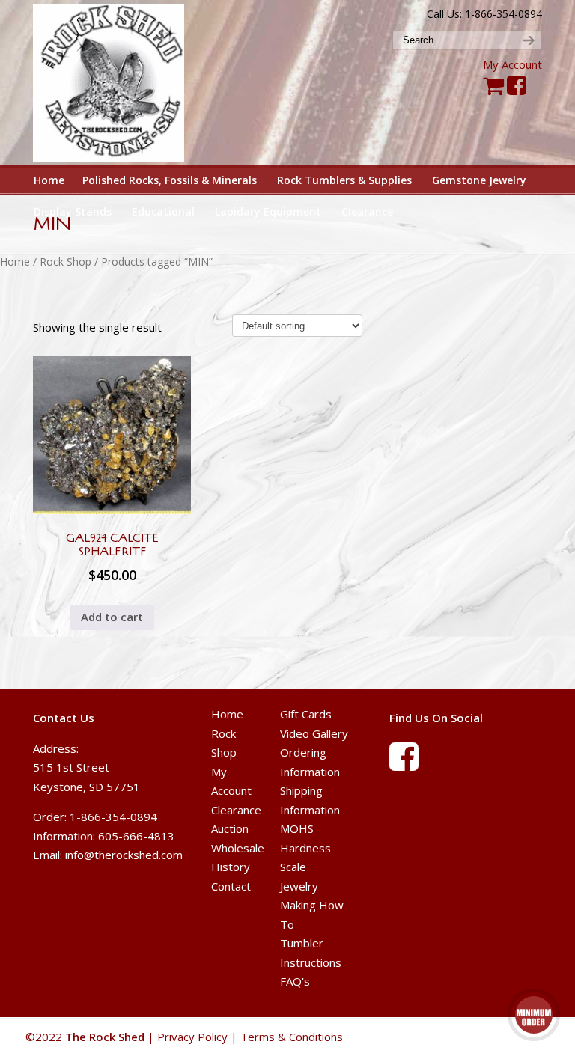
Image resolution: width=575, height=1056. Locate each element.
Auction (230, 828)
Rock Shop (65, 261)
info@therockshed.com (124, 854)
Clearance (236, 809)
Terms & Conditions (291, 1036)
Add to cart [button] (112, 616)
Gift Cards (306, 713)
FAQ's (295, 981)
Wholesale (237, 847)
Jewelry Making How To (312, 905)
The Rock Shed (121, 83)
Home (15, 261)
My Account (512, 64)
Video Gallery (314, 733)
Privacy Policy (192, 1036)
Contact (231, 886)
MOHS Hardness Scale (305, 847)
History (230, 866)
